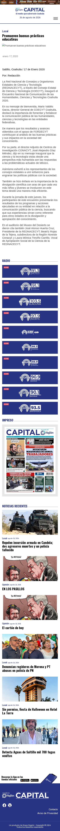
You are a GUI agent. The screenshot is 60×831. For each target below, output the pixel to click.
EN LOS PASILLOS (13, 589)
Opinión (5, 585)
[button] (55, 19)
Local (5, 31)
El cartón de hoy (13, 628)
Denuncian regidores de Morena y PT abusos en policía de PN (26, 668)
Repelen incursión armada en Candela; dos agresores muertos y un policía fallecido (27, 546)
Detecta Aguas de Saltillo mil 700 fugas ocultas (28, 754)
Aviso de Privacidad (47, 813)
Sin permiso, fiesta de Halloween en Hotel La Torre (29, 711)
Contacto (53, 809)
